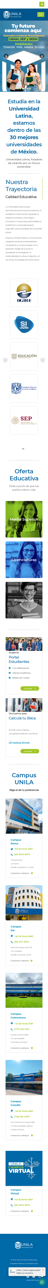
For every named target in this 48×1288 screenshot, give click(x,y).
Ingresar (28, 688)
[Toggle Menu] (40, 14)
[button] (23, 448)
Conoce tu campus (20, 873)
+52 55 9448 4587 (24, 936)
